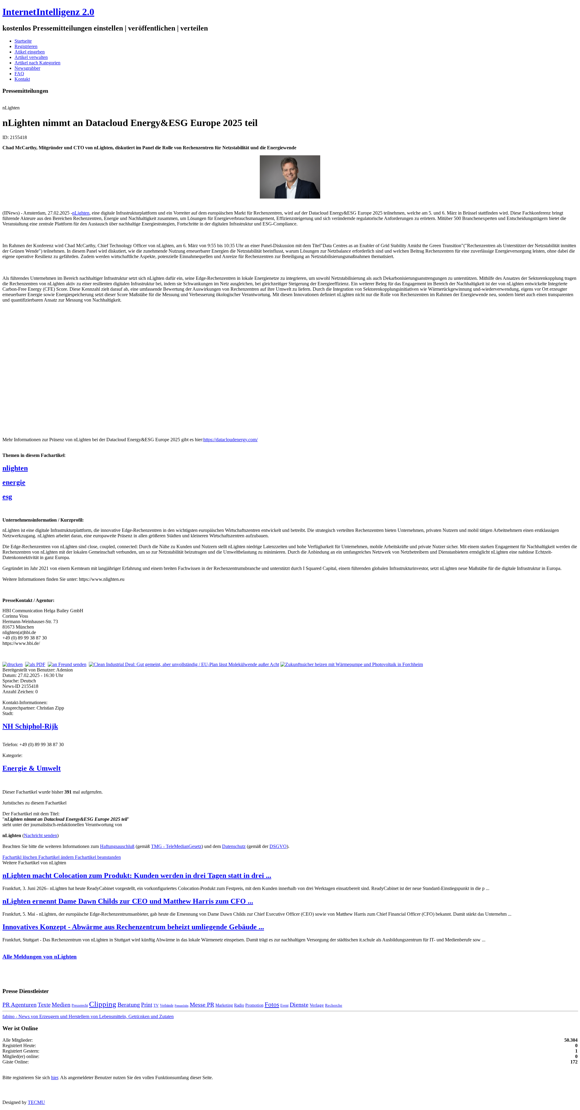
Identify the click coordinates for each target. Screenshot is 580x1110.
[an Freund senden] (67, 664)
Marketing (224, 1005)
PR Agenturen (19, 1004)
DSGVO (278, 846)
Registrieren (25, 46)
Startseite (23, 41)
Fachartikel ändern (56, 857)
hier (54, 1077)
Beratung (129, 1004)
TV (156, 1005)
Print (146, 1005)
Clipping (102, 1004)
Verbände (166, 1005)
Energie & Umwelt (31, 768)
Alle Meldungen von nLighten (39, 956)
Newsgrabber (27, 68)
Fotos (272, 1004)
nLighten (80, 212)
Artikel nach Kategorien (37, 62)
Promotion (254, 1005)
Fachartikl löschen (20, 857)
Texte (44, 1005)
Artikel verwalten (31, 57)
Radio (239, 1005)
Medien (61, 1004)
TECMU (36, 1102)
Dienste (299, 1004)
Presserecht (80, 1005)
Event (284, 1005)
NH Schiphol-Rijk (30, 726)
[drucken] (12, 664)
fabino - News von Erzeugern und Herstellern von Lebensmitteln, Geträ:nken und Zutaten (88, 1016)
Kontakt (22, 79)
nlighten (15, 468)
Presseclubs (181, 1005)
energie (13, 482)
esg (7, 496)
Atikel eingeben (29, 51)
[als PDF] (35, 664)
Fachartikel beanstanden (98, 857)
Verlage (317, 1005)
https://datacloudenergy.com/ (230, 439)
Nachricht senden (40, 835)
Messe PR (202, 1004)
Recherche (333, 1005)
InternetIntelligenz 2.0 (48, 11)
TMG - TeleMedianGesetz (176, 846)
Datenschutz (234, 846)
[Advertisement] (93, 364)
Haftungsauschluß (117, 846)
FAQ (19, 73)
